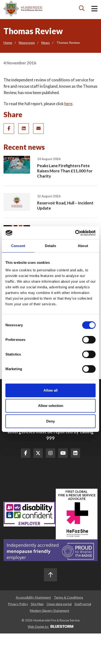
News (45, 43)
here (68, 103)
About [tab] (83, 246)
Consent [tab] (18, 246)
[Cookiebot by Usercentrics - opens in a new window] (75, 233)
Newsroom (27, 43)
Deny (50, 421)
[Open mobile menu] (94, 9)
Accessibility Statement (33, 597)
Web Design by (38, 627)
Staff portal (82, 604)
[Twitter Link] (38, 453)
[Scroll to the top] (50, 574)
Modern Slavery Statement (49, 610)
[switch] (89, 339)
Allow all (50, 390)
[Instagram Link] (50, 453)
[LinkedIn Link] (75, 453)
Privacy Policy (18, 604)
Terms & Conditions (68, 597)
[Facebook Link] (25, 453)
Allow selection (50, 406)
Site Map (37, 604)
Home (8, 43)
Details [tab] (50, 246)
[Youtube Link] (63, 453)
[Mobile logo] (23, 8)
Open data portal (59, 604)
